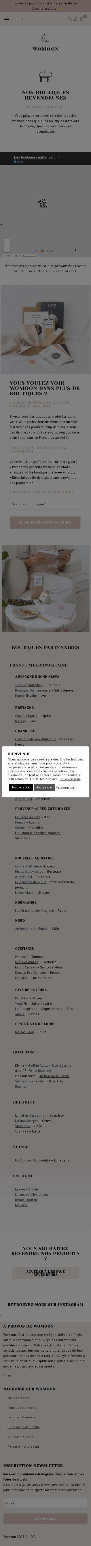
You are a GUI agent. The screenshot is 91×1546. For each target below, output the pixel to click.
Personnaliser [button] (66, 787)
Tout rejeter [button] (44, 787)
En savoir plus (70, 779)
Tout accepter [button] (20, 787)
